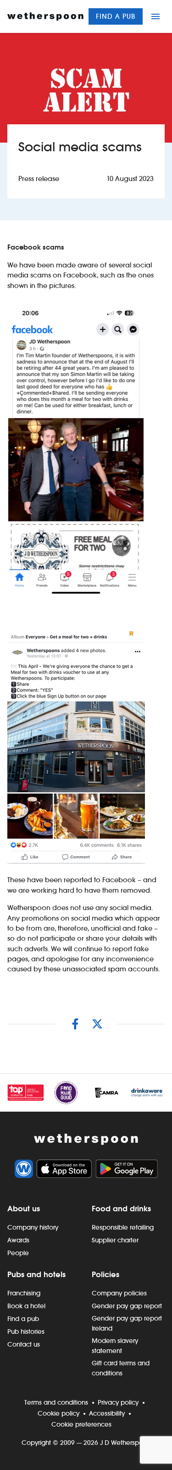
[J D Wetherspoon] (45, 16)
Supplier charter (115, 1240)
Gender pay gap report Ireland (127, 1323)
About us (23, 1209)
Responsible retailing (123, 1227)
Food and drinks (121, 1209)
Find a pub (115, 16)
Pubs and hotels (36, 1274)
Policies (105, 1274)
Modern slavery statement (115, 1346)
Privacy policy (118, 1402)
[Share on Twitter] (97, 1023)
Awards (18, 1240)
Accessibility (107, 1413)
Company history (32, 1227)
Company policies (119, 1293)
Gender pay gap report (127, 1306)
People (18, 1253)
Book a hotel (26, 1306)
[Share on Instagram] (75, 1023)
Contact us (23, 1344)
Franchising (23, 1293)
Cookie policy (58, 1413)
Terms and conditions (56, 1402)
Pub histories (25, 1331)
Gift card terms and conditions (121, 1368)
